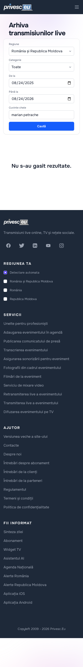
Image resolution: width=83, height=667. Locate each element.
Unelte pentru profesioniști (26, 323)
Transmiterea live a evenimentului (31, 403)
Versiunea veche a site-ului (26, 436)
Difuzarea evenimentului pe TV (29, 412)
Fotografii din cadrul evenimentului (32, 367)
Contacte (11, 445)
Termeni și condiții (18, 498)
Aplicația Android (18, 602)
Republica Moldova (23, 299)
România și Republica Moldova (31, 281)
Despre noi (12, 454)
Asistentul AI (14, 558)
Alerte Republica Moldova (25, 584)
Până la (13, 92)
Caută (41, 126)
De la (12, 76)
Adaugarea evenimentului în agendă (33, 332)
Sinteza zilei (13, 532)
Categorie (15, 60)
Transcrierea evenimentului (26, 350)
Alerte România (16, 576)
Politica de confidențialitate (26, 507)
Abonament (13, 540)
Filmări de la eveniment (22, 376)
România (16, 290)
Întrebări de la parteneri (23, 480)
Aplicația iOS (14, 593)
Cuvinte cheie (17, 107)
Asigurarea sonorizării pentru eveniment (36, 359)
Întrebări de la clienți (20, 472)
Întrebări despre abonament (26, 463)
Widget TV (12, 549)
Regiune (14, 44)
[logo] (16, 222)
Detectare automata (24, 272)
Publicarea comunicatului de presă (32, 341)
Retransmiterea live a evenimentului (33, 394)
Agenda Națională (18, 567)
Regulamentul (15, 489)
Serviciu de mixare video (24, 385)
